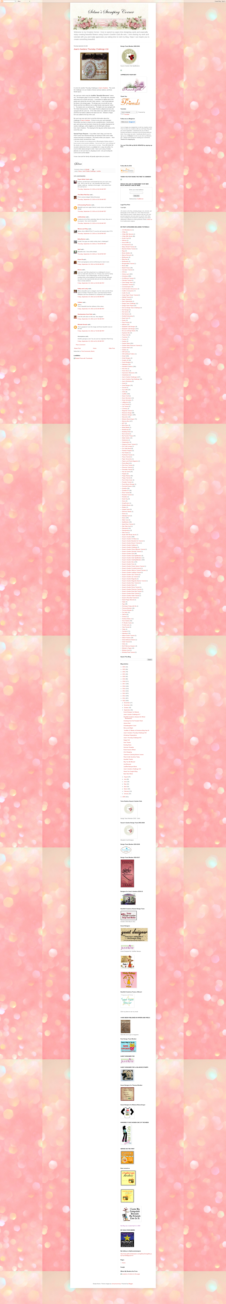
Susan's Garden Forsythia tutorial (131, 568)
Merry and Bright (128, 728)
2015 (124, 688)
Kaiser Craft (125, 396)
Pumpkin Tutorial (126, 482)
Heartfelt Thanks (128, 759)
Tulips (123, 629)
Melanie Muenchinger (128, 419)
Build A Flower (126, 267)
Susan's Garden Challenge (129, 547)
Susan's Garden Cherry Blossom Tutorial (133, 549)
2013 (124, 693)
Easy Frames (126, 322)
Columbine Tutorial (127, 284)
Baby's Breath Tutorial (128, 246)
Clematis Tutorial (126, 280)
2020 (124, 676)
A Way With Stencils (127, 234)
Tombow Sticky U (127, 618)
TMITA (124, 614)
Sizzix (123, 517)
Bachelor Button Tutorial (129, 248)
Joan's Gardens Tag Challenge (130, 379)
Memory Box (125, 421)
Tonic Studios (126, 620)
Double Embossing (127, 316)
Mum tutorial (125, 433)
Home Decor (125, 370)
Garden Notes (126, 343)
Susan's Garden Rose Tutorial (130, 593)
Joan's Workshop (127, 381)
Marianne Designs (127, 415)
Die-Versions (125, 314)
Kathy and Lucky (83, 288)
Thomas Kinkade (127, 610)
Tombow (124, 616)
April (79, 249)
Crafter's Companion (128, 291)
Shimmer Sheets (126, 511)
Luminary (124, 408)
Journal (124, 387)
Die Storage (125, 310)
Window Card (126, 650)
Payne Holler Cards (83, 179)
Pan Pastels (125, 452)
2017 (124, 683)
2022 (124, 671)
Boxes (80, 171)
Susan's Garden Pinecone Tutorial (131, 589)
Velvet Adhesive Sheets (128, 639)
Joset (123, 383)
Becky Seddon (126, 253)
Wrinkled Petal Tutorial (128, 652)
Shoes (124, 513)
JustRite (98, 171)
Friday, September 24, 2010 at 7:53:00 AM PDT (91, 331)
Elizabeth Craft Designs (128, 326)
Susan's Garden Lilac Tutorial (130, 574)
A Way (124, 232)
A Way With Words (127, 236)
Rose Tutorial (126, 492)
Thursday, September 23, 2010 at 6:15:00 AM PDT (92, 211)
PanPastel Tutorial (127, 455)
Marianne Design (127, 412)
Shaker (124, 507)
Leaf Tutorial (125, 404)
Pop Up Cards (126, 471)
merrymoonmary (116, 1283)
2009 (124, 796)
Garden (124, 341)
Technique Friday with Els (129, 606)
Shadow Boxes (126, 505)
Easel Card (125, 318)
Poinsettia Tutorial (127, 469)
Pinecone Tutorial (127, 467)
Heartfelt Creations (127, 366)
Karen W (80, 259)
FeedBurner (140, 198)
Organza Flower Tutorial (129, 444)
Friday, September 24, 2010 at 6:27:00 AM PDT (91, 319)
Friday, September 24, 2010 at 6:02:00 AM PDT (91, 308)
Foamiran (124, 337)
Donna (80, 269)
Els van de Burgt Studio (128, 330)
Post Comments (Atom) (87, 351)
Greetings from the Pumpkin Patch (133, 721)
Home (94, 348)
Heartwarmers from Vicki (85, 314)
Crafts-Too (125, 293)
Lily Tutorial (125, 406)
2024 (124, 667)
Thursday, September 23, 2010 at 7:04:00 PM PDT (92, 243)
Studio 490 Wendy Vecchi (129, 534)
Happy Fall (127, 740)
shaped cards (126, 509)
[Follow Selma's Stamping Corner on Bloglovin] (128, 122)
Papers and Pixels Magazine (130, 461)
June (125, 781)
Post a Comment (80, 344)
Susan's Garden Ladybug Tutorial (131, 572)
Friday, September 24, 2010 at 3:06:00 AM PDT (91, 264)
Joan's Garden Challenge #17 (132, 714)
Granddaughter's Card (130, 725)
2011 (123, 698)
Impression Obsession (128, 372)
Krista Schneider (126, 400)
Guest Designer (126, 362)
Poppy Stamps (126, 475)
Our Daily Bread (126, 448)
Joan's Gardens (103, 88)
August (126, 776)
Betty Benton (82, 239)
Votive (123, 644)
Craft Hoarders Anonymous (129, 288)
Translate (126, 114)
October (126, 707)
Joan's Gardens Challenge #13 (132, 769)
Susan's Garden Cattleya (129, 545)
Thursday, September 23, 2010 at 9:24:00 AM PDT (92, 223)
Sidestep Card (126, 515)
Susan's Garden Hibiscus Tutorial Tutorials (134, 570)
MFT (123, 423)
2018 (124, 681)
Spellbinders (125, 522)
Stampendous (126, 530)
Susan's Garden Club (128, 553)
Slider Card (125, 520)
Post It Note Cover (127, 480)
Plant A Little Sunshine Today (132, 757)
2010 (124, 700)
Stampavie (125, 528)
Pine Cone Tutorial (127, 465)
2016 (124, 686)
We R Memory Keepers (128, 646)
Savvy (123, 501)
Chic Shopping (128, 752)
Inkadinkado (125, 375)
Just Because (127, 764)
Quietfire (124, 488)
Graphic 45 (125, 360)
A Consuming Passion (84, 205)
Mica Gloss (125, 425)
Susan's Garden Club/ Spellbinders (132, 557)
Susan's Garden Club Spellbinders (131, 555)
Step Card (125, 532)
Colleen (80, 302)
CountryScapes (126, 286)
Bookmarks (125, 261)
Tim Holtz (124, 612)
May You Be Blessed (129, 761)
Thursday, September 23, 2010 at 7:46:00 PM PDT (92, 254)
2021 (124, 674)
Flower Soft (125, 335)
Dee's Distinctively (127, 301)
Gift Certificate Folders (128, 354)
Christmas (125, 276)
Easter (124, 320)
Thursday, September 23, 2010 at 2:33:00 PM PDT (92, 233)
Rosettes (124, 496)
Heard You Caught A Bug (130, 771)
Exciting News (127, 745)
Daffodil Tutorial (126, 297)
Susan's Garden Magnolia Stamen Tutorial (134, 581)
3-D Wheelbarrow (127, 230)
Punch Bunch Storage (128, 484)
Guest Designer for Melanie (131, 712)
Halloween (125, 364)
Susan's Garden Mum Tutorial (130, 583)
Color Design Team (127, 282)
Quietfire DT (125, 490)
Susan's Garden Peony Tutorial (130, 587)
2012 (124, 696)
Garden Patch (126, 347)
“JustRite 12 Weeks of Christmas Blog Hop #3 (136, 730)
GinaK (124, 356)
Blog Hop (124, 259)
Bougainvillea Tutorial (128, 263)
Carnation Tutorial (127, 269)
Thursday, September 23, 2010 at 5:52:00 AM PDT (92, 189)
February (126, 791)
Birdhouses (125, 257)
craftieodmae (82, 217)
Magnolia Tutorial (127, 410)
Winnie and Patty (83, 229)
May (125, 784)
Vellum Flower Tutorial (128, 635)
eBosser (124, 324)
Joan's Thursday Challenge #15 (132, 737)
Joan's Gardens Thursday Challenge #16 (91, 49)
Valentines (125, 633)
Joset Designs (126, 385)
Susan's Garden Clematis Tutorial (131, 551)
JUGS (123, 391)
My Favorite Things (127, 436)
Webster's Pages (127, 648)
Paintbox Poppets (127, 450)
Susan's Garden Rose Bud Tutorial (131, 591)
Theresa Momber (127, 608)
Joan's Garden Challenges (89, 171)
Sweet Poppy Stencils (128, 599)
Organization (125, 442)
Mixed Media (125, 427)
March (126, 789)
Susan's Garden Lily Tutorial (130, 576)
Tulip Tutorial (125, 627)
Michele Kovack (82, 324)
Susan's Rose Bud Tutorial (129, 597)
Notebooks (125, 440)
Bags (123, 251)
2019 (124, 679)
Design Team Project (128, 305)
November (127, 705)
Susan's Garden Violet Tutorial (130, 595)
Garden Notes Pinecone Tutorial (131, 345)
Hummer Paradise (129, 747)
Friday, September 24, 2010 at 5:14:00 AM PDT (91, 296)
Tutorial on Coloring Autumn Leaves (134, 754)
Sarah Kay (125, 499)
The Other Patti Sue (83, 194)
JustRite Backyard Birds (130, 766)
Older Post (112, 348)
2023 (124, 669)
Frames (124, 339)
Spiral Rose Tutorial (127, 524)
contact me (149, 219)
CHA (123, 272)
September (127, 710)
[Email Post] (93, 169)
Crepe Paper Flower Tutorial (130, 295)
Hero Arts (124, 368)
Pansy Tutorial (126, 457)
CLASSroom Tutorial (127, 278)
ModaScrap (125, 429)
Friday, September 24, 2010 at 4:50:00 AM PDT (91, 283)
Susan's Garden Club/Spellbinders (131, 560)
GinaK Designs (126, 358)
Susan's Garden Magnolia (129, 578)
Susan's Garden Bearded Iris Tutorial (132, 541)
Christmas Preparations (130, 735)
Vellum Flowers (126, 637)
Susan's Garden (126, 536)
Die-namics (125, 312)
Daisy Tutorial (126, 299)
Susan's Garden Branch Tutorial (131, 543)
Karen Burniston (126, 398)
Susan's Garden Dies (128, 562)
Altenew (124, 240)
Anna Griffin (125, 242)
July (125, 779)
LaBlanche (125, 402)
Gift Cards (125, 351)
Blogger (131, 1283)
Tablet (123, 602)
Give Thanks (127, 742)
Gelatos (124, 349)
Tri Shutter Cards (127, 623)
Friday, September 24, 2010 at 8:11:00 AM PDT (91, 341)
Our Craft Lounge (127, 446)
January (126, 793)
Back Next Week (128, 773)
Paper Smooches (127, 459)
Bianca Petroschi (126, 255)
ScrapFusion (125, 503)
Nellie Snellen (126, 438)
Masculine (125, 417)
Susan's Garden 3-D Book (129, 538)
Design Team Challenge (128, 303)
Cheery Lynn (125, 274)
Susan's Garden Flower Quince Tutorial (133, 566)
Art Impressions (126, 244)
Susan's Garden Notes (128, 585)
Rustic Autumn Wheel (130, 749)
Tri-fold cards (125, 625)
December (127, 702)
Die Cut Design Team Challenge (131, 307)
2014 (124, 691)
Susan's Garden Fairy (128, 564)
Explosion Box (126, 333)
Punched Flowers (127, 486)
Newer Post (77, 348)
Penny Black (125, 463)
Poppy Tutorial (126, 478)
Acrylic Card (125, 238)
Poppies (124, 473)
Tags (123, 604)
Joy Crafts (125, 389)
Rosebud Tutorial (127, 494)
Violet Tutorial (126, 641)
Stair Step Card (126, 526)
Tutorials (124, 631)
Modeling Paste (126, 431)
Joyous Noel (127, 723)
